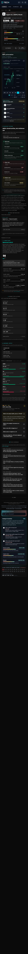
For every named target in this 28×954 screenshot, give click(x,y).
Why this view (14, 229)
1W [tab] (9, 92)
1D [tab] (7, 92)
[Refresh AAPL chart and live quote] (24, 61)
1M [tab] (12, 92)
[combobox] (15, 514)
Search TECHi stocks (8, 511)
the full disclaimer (18, 508)
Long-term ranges (14, 43)
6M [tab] (15, 92)
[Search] (22, 2)
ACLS (6, 575)
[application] (14, 80)
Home (2, 10)
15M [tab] (4, 92)
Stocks (6, 10)
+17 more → (16, 575)
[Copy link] (15, 48)
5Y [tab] (20, 92)
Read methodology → (17, 291)
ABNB (3, 575)
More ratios (14, 336)
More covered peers (14, 394)
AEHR (13, 575)
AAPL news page (5, 446)
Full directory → (23, 567)
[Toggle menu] (25, 2)
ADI (10, 575)
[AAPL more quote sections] (21, 7)
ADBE (8, 575)
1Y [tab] (18, 92)
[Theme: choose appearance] (19, 2)
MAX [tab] (23, 92)
